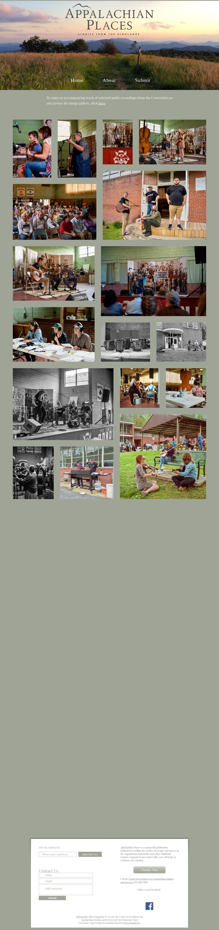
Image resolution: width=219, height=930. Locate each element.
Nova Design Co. (132, 922)
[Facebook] (149, 906)
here (102, 103)
